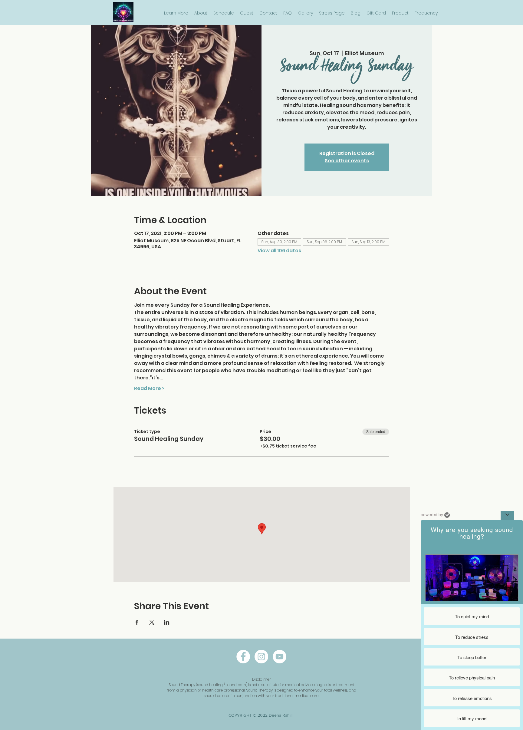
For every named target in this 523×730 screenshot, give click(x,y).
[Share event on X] (152, 622)
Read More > (149, 388)
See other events (347, 160)
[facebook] (243, 656)
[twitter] (279, 656)
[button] (176, 13)
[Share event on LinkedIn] (166, 622)
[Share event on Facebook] (137, 622)
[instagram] (261, 656)
